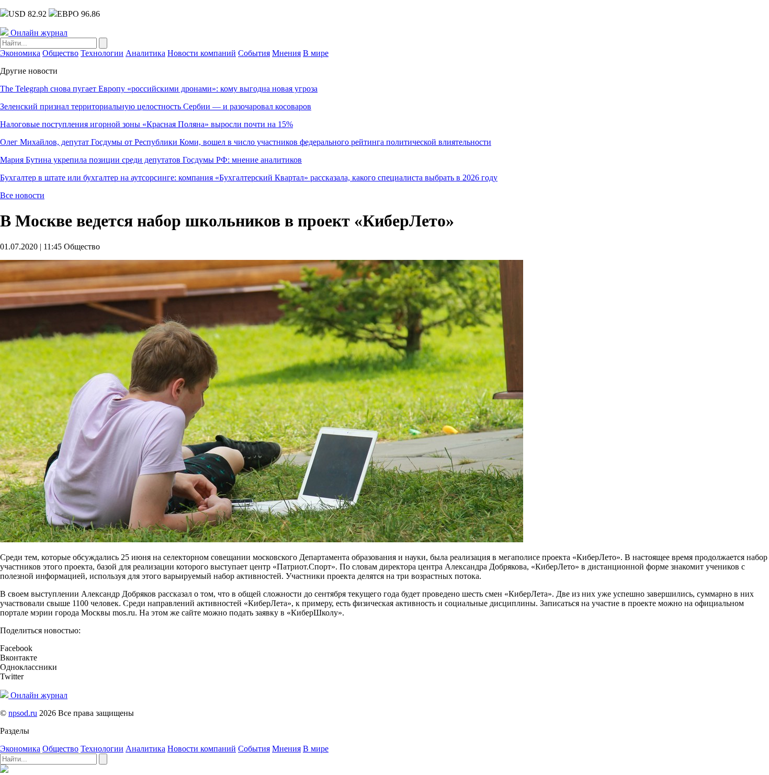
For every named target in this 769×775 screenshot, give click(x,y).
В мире (316, 53)
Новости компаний (201, 53)
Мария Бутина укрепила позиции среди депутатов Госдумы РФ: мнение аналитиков (151, 159)
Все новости (22, 195)
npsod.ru (22, 713)
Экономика (20, 53)
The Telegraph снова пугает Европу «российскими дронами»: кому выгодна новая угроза (159, 88)
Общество (60, 53)
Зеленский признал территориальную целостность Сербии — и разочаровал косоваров (155, 106)
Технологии (102, 53)
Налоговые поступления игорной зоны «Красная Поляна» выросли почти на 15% (146, 124)
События (254, 53)
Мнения (286, 53)
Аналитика (145, 53)
